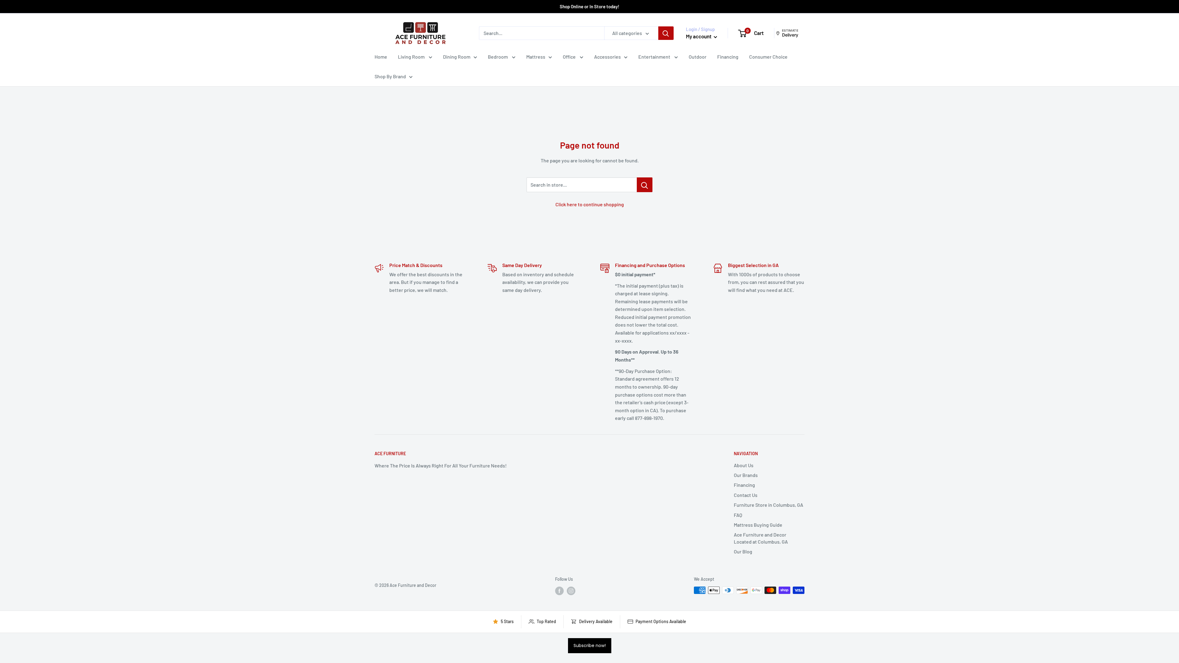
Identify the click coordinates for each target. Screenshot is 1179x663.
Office (570, 57)
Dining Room (456, 57)
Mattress (535, 57)
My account (699, 36)
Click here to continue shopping (589, 204)
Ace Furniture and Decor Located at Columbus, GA (761, 538)
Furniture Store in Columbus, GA (768, 505)
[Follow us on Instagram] (571, 591)
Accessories (607, 57)
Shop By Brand (390, 76)
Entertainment (654, 57)
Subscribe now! (590, 645)
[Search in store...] (644, 184)
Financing (727, 57)
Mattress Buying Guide (758, 525)
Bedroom (498, 57)
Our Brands (746, 475)
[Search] (666, 33)
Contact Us (745, 495)
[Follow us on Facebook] (559, 591)
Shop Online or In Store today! (589, 6)
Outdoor (697, 57)
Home (381, 57)
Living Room (412, 57)
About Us (743, 465)
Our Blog (743, 551)
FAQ (738, 515)
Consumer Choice (768, 57)
